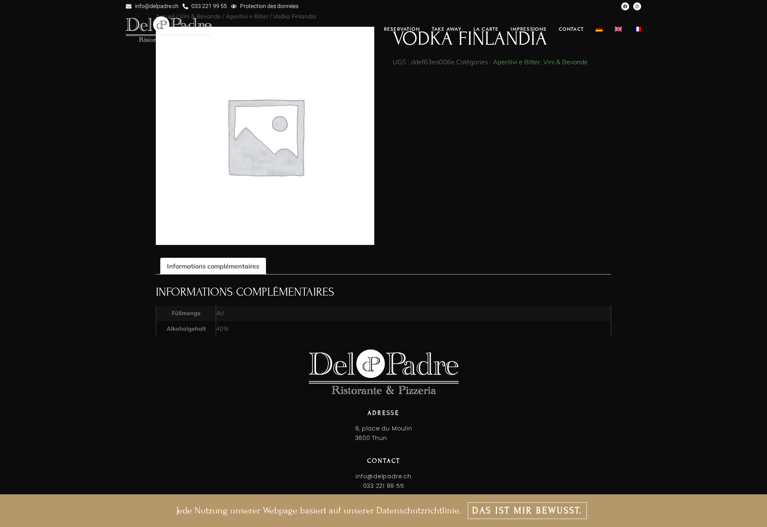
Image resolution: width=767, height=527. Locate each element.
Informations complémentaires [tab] (213, 266)
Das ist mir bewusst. (527, 510)
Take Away (446, 29)
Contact (571, 29)
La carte (486, 29)
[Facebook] (625, 6)
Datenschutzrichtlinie (417, 510)
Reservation (402, 29)
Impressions (528, 29)
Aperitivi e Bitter (516, 62)
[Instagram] (637, 6)
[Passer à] (599, 29)
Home (364, 29)
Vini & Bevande (565, 62)
